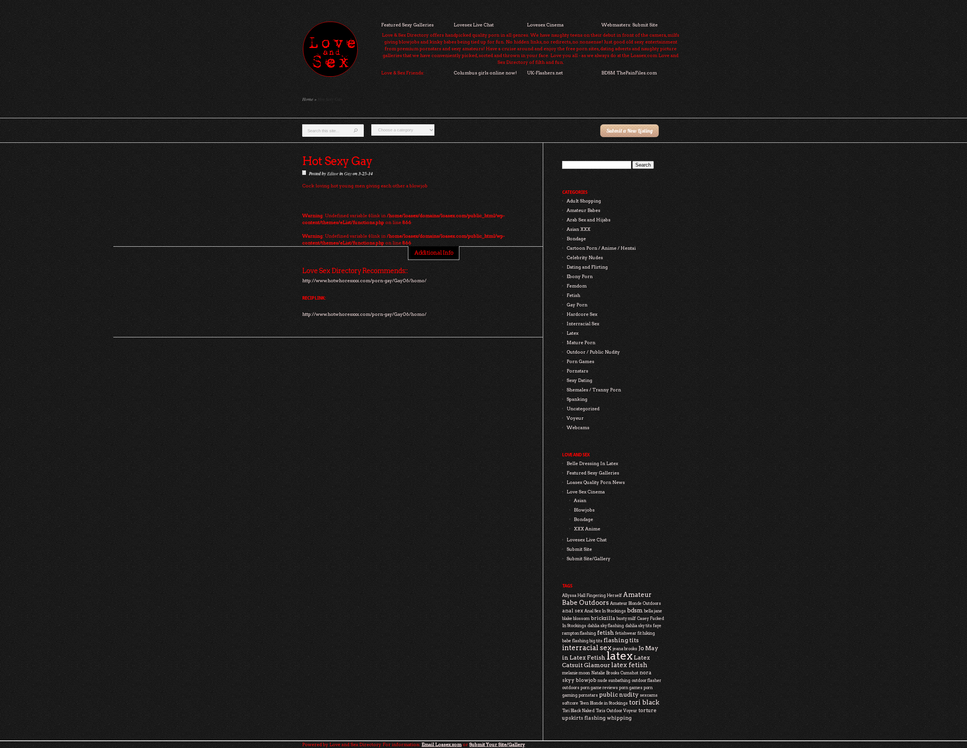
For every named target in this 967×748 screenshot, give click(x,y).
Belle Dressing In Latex (592, 463)
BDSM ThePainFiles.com (629, 73)
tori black (644, 702)
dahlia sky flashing (605, 625)
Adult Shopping (584, 201)
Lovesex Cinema (545, 25)
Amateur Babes (583, 210)
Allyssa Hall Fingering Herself (592, 595)
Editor (332, 173)
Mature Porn (581, 342)
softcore (570, 703)
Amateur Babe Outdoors (607, 598)
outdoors (570, 687)
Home (307, 99)
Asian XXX (578, 229)
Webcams (578, 427)
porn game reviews (599, 687)
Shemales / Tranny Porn (594, 390)
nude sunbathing (614, 680)
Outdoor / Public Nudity (593, 352)
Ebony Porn (580, 276)
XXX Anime (587, 529)
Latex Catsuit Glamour (606, 661)
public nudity (619, 694)
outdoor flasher (646, 680)
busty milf (626, 618)
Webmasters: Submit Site (629, 25)
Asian (580, 500)
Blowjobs (584, 510)
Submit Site (579, 549)
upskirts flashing (584, 718)
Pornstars (577, 371)
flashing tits (621, 640)
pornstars (588, 695)
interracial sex (587, 648)
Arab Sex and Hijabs (588, 220)
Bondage (576, 238)
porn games (631, 687)
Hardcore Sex (582, 314)
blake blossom (576, 618)
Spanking (577, 399)
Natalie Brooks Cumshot (614, 673)
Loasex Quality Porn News (596, 482)
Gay (347, 173)
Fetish (573, 295)
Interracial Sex (583, 323)
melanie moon (576, 673)
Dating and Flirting (587, 267)
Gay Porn (577, 305)
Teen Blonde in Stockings (603, 703)
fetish (605, 632)
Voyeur (575, 418)
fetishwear (625, 633)
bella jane (653, 611)
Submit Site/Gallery (588, 558)
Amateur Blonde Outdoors (635, 603)
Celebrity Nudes (585, 257)
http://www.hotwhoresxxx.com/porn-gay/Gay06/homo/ (364, 314)
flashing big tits (587, 640)
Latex (572, 333)
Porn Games (580, 361)
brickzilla (603, 618)
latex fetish (629, 665)
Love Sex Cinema (586, 492)
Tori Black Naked (578, 710)
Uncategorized (583, 408)
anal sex (572, 610)
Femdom (577, 286)
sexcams (649, 695)
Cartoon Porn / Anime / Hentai (601, 248)
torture (647, 710)
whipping (619, 718)
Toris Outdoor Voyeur (616, 710)
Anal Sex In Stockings (605, 611)
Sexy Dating (579, 380)
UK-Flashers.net (545, 73)
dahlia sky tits (638, 625)
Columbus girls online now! (485, 73)
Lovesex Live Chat (474, 25)
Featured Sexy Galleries (407, 25)
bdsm (635, 610)
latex (620, 655)
